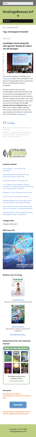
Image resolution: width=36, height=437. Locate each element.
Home (4, 27)
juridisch (7, 132)
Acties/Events (8, 127)
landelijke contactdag (16, 132)
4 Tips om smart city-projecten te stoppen (16, 196)
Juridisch (15, 127)
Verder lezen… (21, 114)
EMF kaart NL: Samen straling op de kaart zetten (17, 192)
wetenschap (11, 136)
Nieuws (12, 123)
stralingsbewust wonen (22, 134)
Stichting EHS (7, 79)
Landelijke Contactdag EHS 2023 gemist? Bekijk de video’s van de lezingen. (17, 46)
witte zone (19, 136)
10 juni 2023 (6, 38)
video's (5, 136)
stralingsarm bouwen (9, 134)
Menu (8, 21)
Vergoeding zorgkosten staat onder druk (15, 180)
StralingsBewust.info (18, 13)
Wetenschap (6, 129)
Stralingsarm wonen (24, 127)
